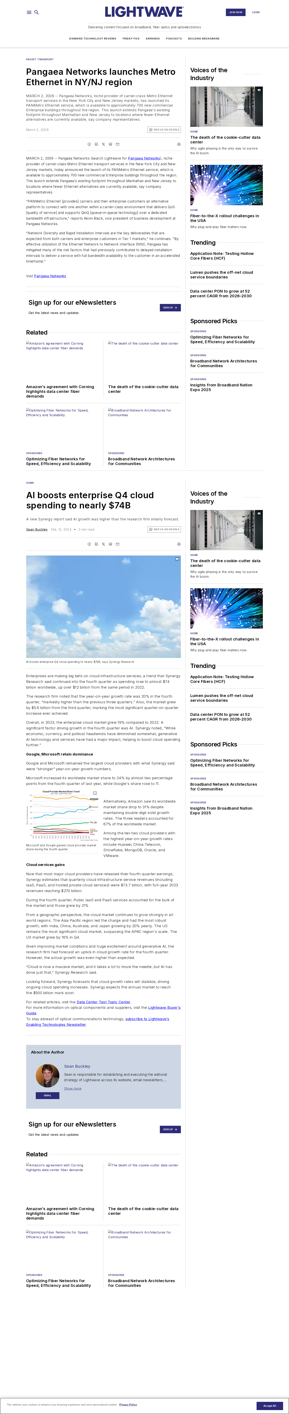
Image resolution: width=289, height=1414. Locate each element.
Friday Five (131, 38)
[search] (37, 12)
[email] (118, 144)
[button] (29, 12)
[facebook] (89, 144)
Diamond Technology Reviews (92, 38)
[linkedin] (96, 144)
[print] (179, 144)
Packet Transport (40, 59)
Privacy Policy (128, 1404)
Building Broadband (204, 38)
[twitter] (103, 144)
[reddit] (110, 144)
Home (194, 131)
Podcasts (174, 38)
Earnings (153, 38)
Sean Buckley (37, 529)
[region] (144, 1406)
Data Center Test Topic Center (104, 1002)
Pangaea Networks (144, 158)
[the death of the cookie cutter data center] (226, 107)
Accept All (269, 1405)
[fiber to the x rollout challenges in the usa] (226, 185)
